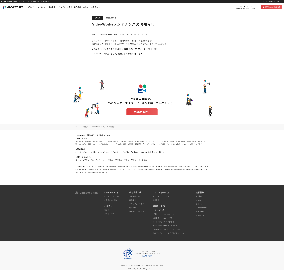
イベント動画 (121, 141)
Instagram (143, 152)
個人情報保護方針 (147, 256)
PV (144, 144)
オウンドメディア (81, 152)
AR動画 (126, 160)
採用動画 (88, 141)
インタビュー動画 (85, 144)
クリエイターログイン (161, 196)
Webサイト (117, 152)
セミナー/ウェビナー (153, 141)
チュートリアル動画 (173, 144)
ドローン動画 (142, 160)
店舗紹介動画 (180, 141)
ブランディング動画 (158, 144)
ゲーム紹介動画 (120, 144)
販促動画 (138, 144)
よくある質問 (109, 214)
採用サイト (200, 204)
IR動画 (172, 141)
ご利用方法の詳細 (110, 200)
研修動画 (165, 141)
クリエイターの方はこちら (271, 1)
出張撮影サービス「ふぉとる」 (164, 214)
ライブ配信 (198, 144)
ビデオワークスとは (111, 196)
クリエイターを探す (64, 7)
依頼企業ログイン (135, 196)
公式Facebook (201, 208)
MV (148, 144)
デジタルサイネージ (105, 152)
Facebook (134, 152)
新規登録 (156, 200)
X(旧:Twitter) (153, 152)
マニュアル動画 (187, 144)
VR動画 (133, 160)
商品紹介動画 (97, 141)
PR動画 (130, 141)
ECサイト (162, 152)
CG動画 (110, 160)
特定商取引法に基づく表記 (154, 265)
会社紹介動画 (139, 141)
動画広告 (131, 144)
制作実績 (77, 7)
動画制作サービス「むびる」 (163, 218)
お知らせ (97, 18)
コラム (85, 7)
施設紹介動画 (191, 141)
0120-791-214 (247, 6)
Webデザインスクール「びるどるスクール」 (169, 233)
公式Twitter (200, 211)
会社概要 (199, 196)
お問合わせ (200, 215)
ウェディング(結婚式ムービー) (103, 144)
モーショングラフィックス (84, 160)
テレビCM (92, 152)
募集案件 (52, 7)
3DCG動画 (118, 160)
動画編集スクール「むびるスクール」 (167, 229)
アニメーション (101, 160)
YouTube (126, 152)
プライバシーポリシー (136, 265)
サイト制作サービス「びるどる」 (165, 222)
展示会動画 (79, 141)
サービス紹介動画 (109, 141)
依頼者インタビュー (136, 211)
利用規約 (124, 265)
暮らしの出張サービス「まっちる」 (166, 225)
